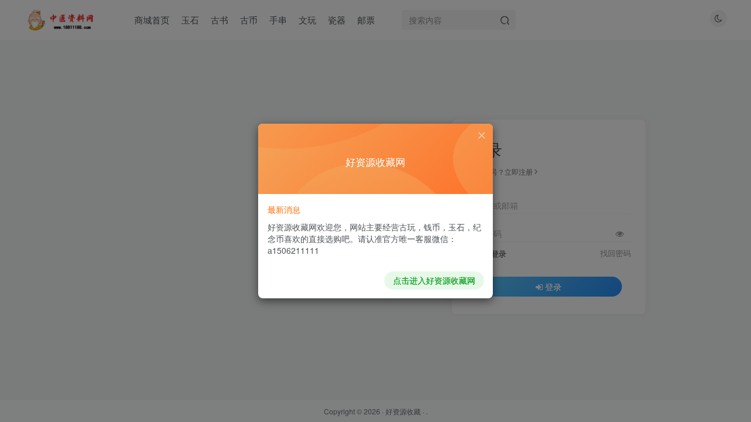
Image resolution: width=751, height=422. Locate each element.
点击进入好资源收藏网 (434, 280)
